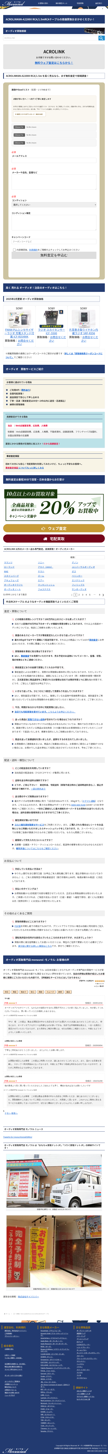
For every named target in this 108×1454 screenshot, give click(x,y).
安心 (32, 992)
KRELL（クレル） (47, 1392)
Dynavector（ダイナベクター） (51, 1359)
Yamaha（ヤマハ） (47, 1431)
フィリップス (78, 584)
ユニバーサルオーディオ (83, 566)
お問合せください (25, 342)
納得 (60, 992)
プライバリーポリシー (12, 1336)
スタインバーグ (11, 575)
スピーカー (80, 1356)
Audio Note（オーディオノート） (52, 1341)
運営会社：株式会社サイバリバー (16, 1331)
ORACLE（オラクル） (48, 1406)
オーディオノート (12, 589)
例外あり (26, 389)
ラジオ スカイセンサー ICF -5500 (51, 331)
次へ (9, 1113)
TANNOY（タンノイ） (48, 1423)
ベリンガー (77, 575)
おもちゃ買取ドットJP (84, 1391)
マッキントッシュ (46, 584)
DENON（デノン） (47, 1357)
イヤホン (80, 1367)
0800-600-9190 (78, 804)
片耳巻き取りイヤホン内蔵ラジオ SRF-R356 (83, 331)
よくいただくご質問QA (12, 1381)
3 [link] (82, 595)
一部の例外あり (38, 788)
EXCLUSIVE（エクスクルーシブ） (52, 1365)
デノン (75, 562)
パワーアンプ (81, 1336)
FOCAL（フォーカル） (48, 1371)
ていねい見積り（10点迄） (14, 1358)
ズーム (41, 575)
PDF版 (18, 926)
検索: (72, 557)
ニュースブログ (10, 1395)
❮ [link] (72, 595)
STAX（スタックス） (48, 1417)
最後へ (14, 1113)
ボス (74, 571)
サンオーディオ (79, 589)
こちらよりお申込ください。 (45, 711)
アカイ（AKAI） (45, 566)
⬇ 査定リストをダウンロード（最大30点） (29, 114)
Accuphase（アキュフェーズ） (51, 1331)
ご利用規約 (8, 1333)
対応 (6, 992)
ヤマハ (41, 571)
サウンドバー (81, 1361)
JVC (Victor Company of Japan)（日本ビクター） (55, 1386)
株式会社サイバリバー (28, 1296)
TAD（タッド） (46, 1420)
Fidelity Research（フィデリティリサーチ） (55, 1368)
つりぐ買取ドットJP (83, 1394)
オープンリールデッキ (84, 1331)
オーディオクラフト (13, 584)
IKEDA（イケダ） (46, 1379)
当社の (29, 824)
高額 (40, 992)
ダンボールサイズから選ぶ (13, 1375)
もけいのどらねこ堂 (83, 1399)
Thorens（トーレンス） (49, 1428)
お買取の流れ (9, 1349)
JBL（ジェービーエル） (49, 1382)
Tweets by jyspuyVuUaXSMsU (17, 1136)
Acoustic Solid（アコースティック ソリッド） (54, 1334)
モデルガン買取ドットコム (85, 1396)
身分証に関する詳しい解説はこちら (35, 945)
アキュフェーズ (11, 580)
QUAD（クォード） (47, 1409)
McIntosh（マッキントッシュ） (51, 1403)
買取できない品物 (36, 719)
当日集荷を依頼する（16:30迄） (15, 1364)
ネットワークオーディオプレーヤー (88, 1353)
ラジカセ (80, 1372)
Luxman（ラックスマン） (49, 1398)
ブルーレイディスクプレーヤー (87, 1358)
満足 (14, 992)
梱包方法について (10, 1387)
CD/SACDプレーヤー (83, 1344)
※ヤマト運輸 (88, 800)
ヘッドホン (80, 1364)
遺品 (68, 992)
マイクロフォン (82, 1378)
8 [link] (99, 595)
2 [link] (79, 595)
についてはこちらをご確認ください (37, 848)
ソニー (41, 562)
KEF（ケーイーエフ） (48, 1389)
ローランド (9, 566)
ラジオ (79, 1375)
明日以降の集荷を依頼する (13, 1366)
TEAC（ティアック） (48, 1426)
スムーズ (50, 992)
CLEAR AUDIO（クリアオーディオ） (53, 1354)
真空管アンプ (81, 1333)
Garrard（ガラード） (48, 1373)
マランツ (8, 562)
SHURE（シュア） (47, 1412)
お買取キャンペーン (11, 1384)
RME (6, 571)
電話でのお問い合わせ (12, 1392)
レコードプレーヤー (83, 1347)
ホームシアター (82, 1350)
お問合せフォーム (10, 1390)
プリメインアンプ (82, 1339)
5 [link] (89, 595)
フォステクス (44, 589)
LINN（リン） (45, 1395)
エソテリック (78, 580)
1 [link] (75, 595)
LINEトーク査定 (10, 1355)
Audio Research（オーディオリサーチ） (54, 1344)
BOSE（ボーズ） (46, 1346)
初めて (23, 992)
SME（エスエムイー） (48, 1414)
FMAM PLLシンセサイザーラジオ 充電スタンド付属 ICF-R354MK (19, 333)
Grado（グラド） (46, 1376)
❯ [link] (103, 595)
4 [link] (86, 595)
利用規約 (33, 249)
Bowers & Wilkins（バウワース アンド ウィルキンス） (55, 1350)
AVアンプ (80, 1342)
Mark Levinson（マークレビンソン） (53, 1400)
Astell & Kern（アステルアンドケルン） (54, 1338)
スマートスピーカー (83, 1370)
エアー (41, 580)
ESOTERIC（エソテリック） (50, 1362)
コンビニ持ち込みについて (13, 1369)
